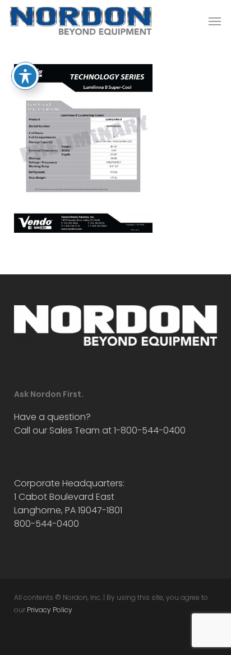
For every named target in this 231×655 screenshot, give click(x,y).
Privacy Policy (49, 610)
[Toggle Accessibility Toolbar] (25, 75)
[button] (215, 20)
